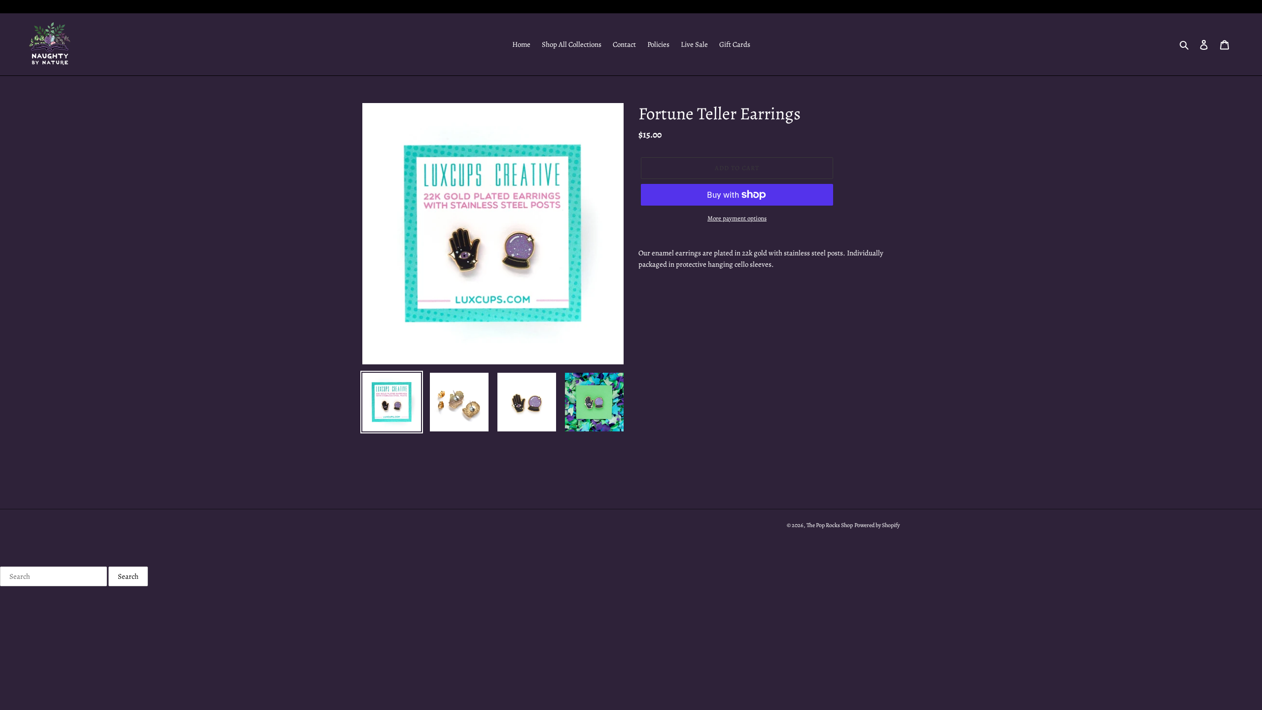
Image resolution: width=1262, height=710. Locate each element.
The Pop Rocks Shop (829, 525)
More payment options (737, 218)
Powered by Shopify (877, 525)
